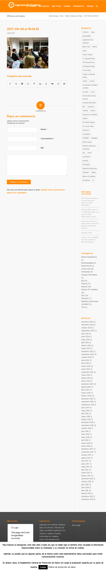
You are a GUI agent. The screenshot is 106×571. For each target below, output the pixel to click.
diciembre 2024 (87, 325)
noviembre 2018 (87, 425)
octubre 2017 (86, 455)
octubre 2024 (86, 328)
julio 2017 (84, 461)
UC (93, 180)
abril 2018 (84, 440)
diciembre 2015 (87, 496)
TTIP (83, 307)
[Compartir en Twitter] (16, 83)
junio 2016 (85, 487)
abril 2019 (84, 414)
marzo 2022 (86, 366)
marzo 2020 (86, 393)
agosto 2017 (85, 458)
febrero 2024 (86, 346)
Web (42, 148)
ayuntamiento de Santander (88, 41)
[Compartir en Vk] (52, 83)
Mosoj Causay (87, 142)
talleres (94, 172)
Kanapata (94, 138)
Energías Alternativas (89, 103)
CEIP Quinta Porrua (89, 62)
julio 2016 (84, 485)
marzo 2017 (85, 473)
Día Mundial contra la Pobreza (89, 97)
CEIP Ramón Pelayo (89, 66)
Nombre (44, 129)
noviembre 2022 (87, 354)
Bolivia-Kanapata (87, 263)
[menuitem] (31, 6)
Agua (92, 32)
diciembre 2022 (87, 351)
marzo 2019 (85, 417)
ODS (83, 295)
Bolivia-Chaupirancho (89, 257)
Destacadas (85, 272)
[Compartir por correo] (64, 83)
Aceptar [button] (43, 567)
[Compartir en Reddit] (58, 83)
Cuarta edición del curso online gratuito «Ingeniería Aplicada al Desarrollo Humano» (90, 224)
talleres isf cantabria (89, 176)
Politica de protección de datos (62, 567)
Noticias (84, 287)
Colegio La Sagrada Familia (89, 75)
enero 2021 (85, 381)
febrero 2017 (86, 476)
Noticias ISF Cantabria (89, 290)
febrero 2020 (86, 396)
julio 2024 (85, 334)
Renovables (86, 165)
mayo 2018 (85, 437)
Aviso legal (76, 525)
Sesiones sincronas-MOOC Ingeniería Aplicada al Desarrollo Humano (89, 239)
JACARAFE (86, 138)
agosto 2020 (86, 387)
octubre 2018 (86, 428)
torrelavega (86, 180)
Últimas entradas (16, 15)
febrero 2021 (86, 378)
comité (85, 81)
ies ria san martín (88, 126)
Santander (86, 172)
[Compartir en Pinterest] (34, 83)
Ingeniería (86, 130)
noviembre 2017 (87, 452)
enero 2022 (85, 369)
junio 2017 (85, 464)
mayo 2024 (85, 340)
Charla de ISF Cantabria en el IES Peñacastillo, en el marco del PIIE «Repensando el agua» (90, 213)
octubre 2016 (86, 482)
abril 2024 (85, 342)
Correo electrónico (47, 139)
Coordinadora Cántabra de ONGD (90, 86)
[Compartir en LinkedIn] (40, 83)
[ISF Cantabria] (24, 6)
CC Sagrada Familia (89, 59)
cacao (84, 51)
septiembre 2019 (87, 405)
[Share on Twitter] (22, 83)
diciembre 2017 (87, 449)
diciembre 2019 (87, 399)
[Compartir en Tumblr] (46, 83)
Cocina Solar (87, 70)
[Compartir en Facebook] (10, 83)
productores (86, 157)
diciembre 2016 (87, 479)
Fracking (85, 111)
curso (92, 92)
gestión (93, 111)
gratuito (85, 118)
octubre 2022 (86, 357)
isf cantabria (86, 134)
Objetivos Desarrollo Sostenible (89, 147)
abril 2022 (85, 363)
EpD (84, 107)
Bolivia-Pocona (86, 266)
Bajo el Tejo (86, 47)
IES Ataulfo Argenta (89, 122)
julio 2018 (84, 431)
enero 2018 (85, 446)
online (90, 153)
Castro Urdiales (87, 55)
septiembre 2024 (88, 331)
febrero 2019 (86, 419)
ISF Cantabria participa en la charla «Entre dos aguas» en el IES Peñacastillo (90, 201)
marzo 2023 (86, 348)
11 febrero (86, 32)
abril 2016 (84, 490)
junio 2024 (85, 337)
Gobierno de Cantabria (90, 115)
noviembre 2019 (87, 402)
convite (92, 81)
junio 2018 (85, 434)
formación (91, 107)
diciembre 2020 (87, 384)
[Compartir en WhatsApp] (28, 83)
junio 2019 (85, 408)
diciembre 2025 (87, 322)
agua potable (87, 36)
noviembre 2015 (87, 499)
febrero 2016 (86, 493)
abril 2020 (85, 390)
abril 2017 (84, 470)
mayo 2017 (85, 467)
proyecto (85, 161)
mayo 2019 (85, 411)
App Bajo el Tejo (86, 233)
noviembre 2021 (87, 372)
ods (84, 153)
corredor (85, 92)
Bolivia (95, 47)
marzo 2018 (85, 443)
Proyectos (85, 298)
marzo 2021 (85, 375)
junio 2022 (85, 360)
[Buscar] (97, 6)
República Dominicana (90, 169)
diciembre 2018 (87, 422)
